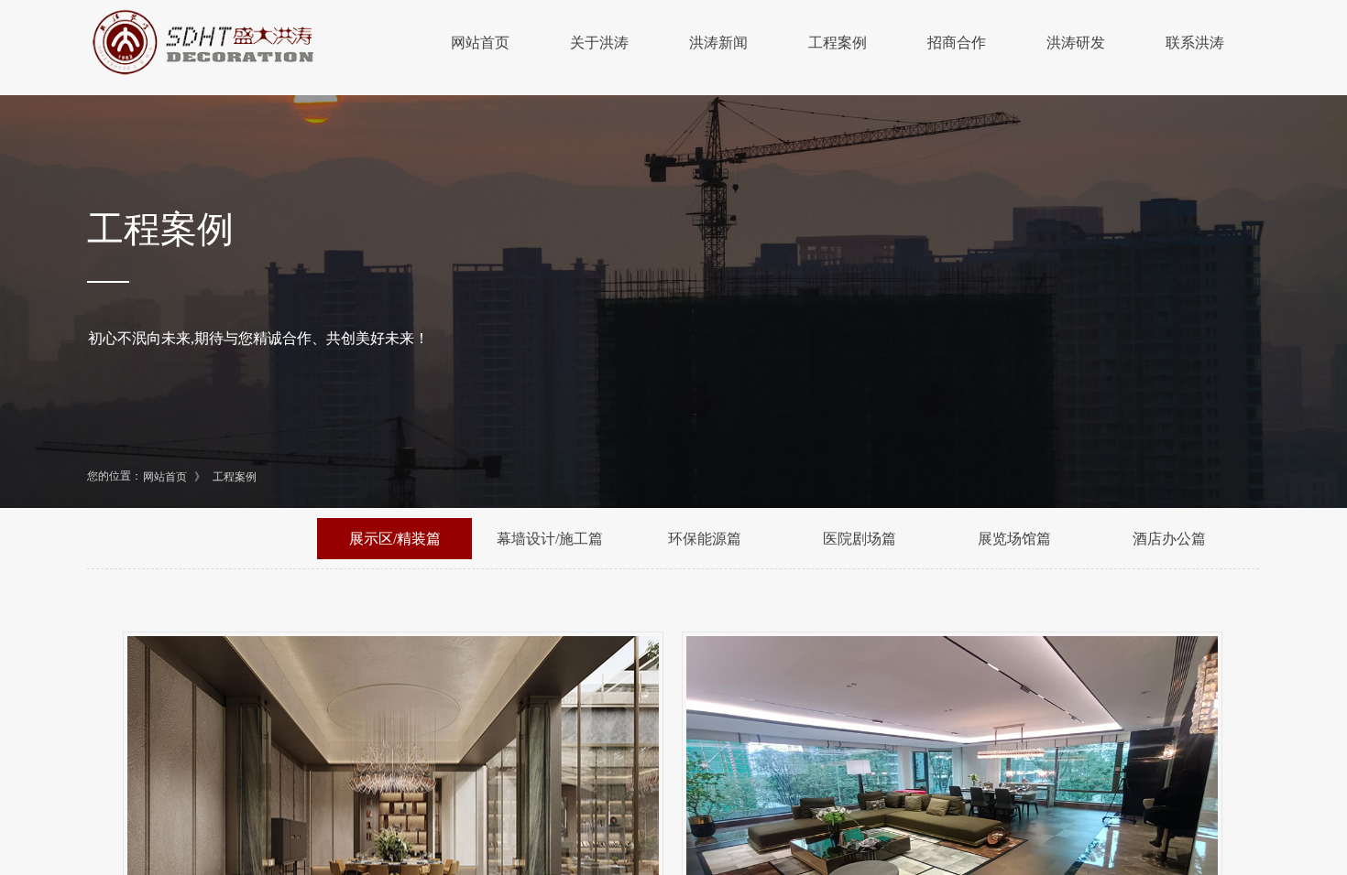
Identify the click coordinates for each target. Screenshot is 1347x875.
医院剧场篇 (859, 538)
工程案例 (837, 42)
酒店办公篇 (1169, 538)
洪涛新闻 (718, 42)
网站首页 (480, 42)
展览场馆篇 (1014, 538)
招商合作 (956, 42)
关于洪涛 (599, 42)
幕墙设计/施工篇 (550, 538)
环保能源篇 (704, 538)
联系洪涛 (1195, 42)
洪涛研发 (1075, 42)
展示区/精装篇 (395, 538)
